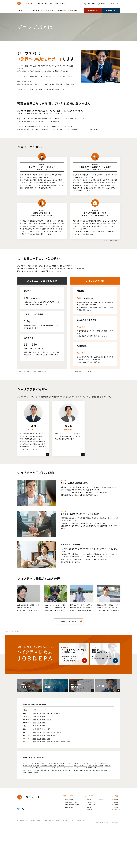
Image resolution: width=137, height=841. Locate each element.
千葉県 (39, 719)
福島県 (58, 713)
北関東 (25, 716)
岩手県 (39, 713)
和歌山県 (58, 732)
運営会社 (65, 820)
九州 (24, 741)
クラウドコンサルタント (55, 763)
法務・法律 (68, 770)
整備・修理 (26, 770)
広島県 (48, 735)
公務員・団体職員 (27, 772)
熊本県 (48, 741)
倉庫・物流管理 (88, 767)
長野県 (43, 722)
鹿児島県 (63, 741)
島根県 (39, 735)
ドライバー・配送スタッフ (101, 767)
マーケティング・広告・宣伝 (30, 767)
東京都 (43, 719)
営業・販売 (36, 765)
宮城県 (43, 713)
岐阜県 (34, 729)
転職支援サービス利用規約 (52, 820)
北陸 (24, 726)
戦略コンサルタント (42, 763)
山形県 (53, 713)
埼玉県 (34, 719)
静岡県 (39, 729)
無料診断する (92, 10)
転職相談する (110, 10)
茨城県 (34, 716)
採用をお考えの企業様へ (78, 820)
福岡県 (34, 741)
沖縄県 (68, 741)
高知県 (48, 738)
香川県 (39, 738)
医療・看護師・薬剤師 (82, 770)
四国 (24, 738)
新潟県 (34, 722)
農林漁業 (35, 772)
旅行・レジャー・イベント (59, 767)
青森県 (34, 713)
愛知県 (43, 729)
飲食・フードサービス (45, 767)
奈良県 (53, 732)
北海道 (25, 710)
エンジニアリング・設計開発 (95, 765)
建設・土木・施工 (49, 770)
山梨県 (39, 722)
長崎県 (43, 741)
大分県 (53, 741)
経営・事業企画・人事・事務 (48, 765)
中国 (24, 735)
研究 (74, 770)
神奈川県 (49, 719)
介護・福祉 (92, 770)
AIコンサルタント (68, 763)
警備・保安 (40, 770)
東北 (24, 713)
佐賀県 (39, 741)
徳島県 (34, 738)
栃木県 (39, 716)
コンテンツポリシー (36, 820)
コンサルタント (94, 763)
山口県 (53, 735)
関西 (24, 732)
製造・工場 (108, 765)
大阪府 (43, 732)
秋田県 (48, 713)
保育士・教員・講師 (101, 770)
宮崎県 (58, 741)
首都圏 (25, 719)
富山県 (34, 725)
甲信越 (25, 722)
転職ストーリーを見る (68, 621)
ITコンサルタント (27, 765)
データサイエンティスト (29, 763)
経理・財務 (103, 763)
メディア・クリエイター (80, 765)
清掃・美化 (33, 770)
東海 (24, 729)
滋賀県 (34, 732)
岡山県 (43, 735)
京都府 (39, 732)
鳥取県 (34, 735)
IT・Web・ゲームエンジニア (65, 765)
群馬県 (43, 716)
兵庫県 (48, 732)
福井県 (43, 725)
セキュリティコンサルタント (81, 763)
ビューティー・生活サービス (75, 767)
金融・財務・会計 (59, 770)
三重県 (48, 729)
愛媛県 (43, 738)
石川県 (39, 725)
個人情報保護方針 (22, 820)
